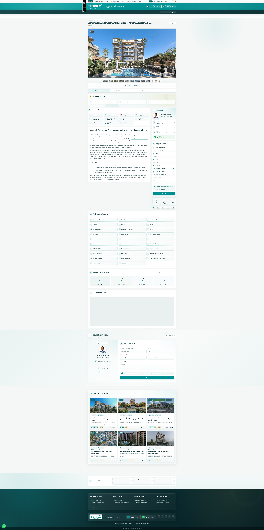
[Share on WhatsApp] (173, 207)
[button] (91, 75)
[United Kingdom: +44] (154, 162)
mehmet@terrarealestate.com (104, 361)
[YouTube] (169, 516)
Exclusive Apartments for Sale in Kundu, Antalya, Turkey (101, 452)
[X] (162, 516)
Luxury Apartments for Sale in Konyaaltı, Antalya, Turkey (159, 419)
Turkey (90, 25)
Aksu (100, 25)
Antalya (95, 25)
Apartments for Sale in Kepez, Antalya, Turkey (132, 419)
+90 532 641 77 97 (104, 364)
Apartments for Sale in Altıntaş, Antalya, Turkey (101, 419)
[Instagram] (173, 516)
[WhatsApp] (4, 526)
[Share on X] (163, 207)
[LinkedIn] (166, 516)
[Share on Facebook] (157, 207)
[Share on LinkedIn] (168, 207)
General (127, 85)
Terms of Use (166, 186)
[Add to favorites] (175, 1)
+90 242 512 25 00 (104, 368)
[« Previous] (89, 53)
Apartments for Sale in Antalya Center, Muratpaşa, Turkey (158, 452)
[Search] (172, 12)
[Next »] (174, 53)
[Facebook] (159, 516)
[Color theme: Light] (173, 1)
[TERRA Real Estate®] (96, 516)
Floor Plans (136, 85)
